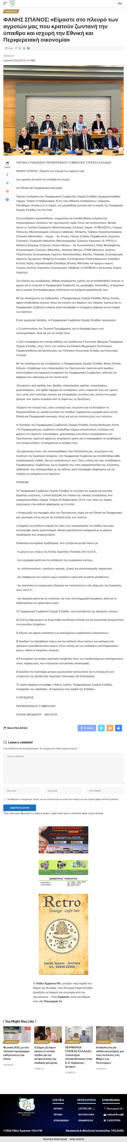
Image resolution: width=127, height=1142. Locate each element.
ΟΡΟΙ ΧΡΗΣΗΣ (77, 1139)
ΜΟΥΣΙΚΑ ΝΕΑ (86, 1114)
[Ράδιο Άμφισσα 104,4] (12, 3)
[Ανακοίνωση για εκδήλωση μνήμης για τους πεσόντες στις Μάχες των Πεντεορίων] (110, 1034)
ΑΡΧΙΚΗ (58, 1108)
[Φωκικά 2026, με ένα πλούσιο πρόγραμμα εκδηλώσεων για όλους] (17, 1034)
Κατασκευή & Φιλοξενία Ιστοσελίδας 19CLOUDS (95, 1130)
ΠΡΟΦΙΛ (58, 1114)
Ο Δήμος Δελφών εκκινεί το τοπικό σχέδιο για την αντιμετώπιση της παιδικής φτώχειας (46, 1055)
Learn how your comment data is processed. (77, 813)
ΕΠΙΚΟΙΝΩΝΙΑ (61, 1120)
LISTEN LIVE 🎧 (86, 1108)
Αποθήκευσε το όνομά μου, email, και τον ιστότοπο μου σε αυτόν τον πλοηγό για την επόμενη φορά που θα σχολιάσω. (63, 799)
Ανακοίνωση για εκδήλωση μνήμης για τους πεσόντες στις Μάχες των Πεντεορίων (110, 1055)
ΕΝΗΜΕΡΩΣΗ (11, 11)
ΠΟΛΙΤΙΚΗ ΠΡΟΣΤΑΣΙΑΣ (55, 1139)
